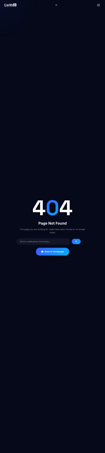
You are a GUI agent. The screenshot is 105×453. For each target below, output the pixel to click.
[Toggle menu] (98, 5)
